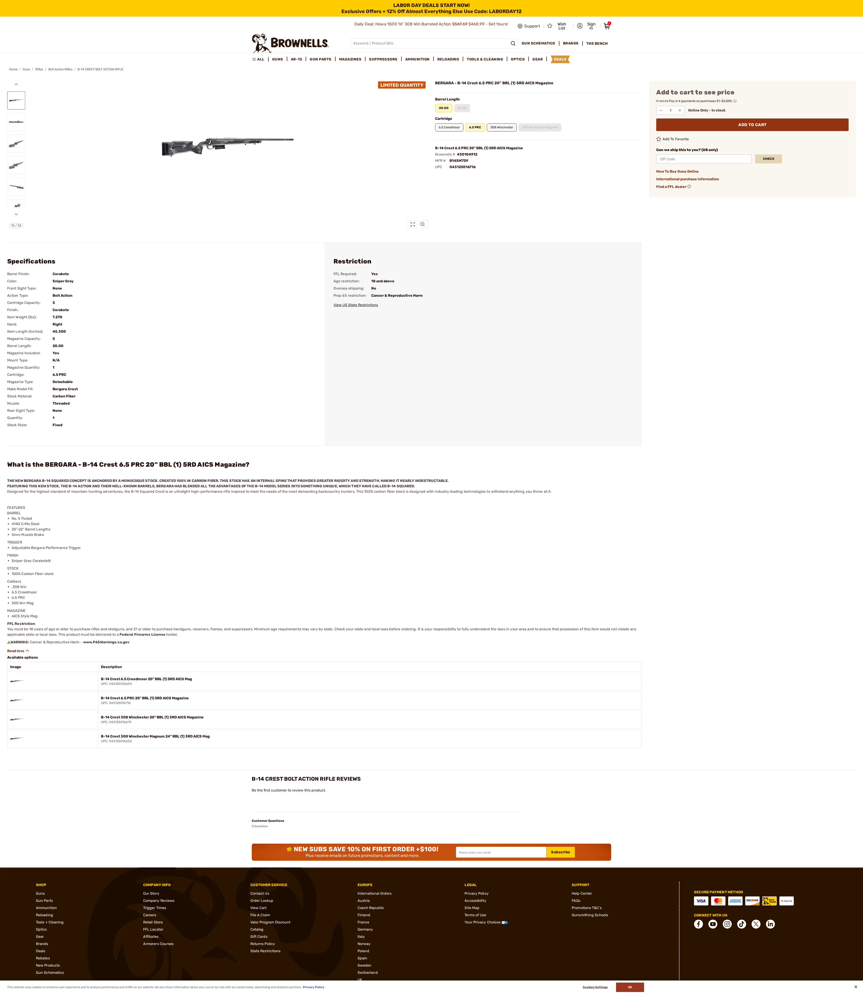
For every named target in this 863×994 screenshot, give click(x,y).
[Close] (856, 987)
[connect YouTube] (712, 924)
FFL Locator (153, 929)
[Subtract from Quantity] (660, 110)
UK (360, 980)
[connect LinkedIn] (770, 924)
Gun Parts (44, 900)
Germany (365, 929)
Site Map (472, 908)
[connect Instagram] (727, 924)
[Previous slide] (16, 84)
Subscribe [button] (560, 852)
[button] (587, 26)
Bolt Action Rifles (60, 69)
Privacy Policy (476, 893)
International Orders (375, 893)
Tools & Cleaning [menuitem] (485, 59)
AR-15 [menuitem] (296, 59)
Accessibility (475, 900)
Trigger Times (154, 908)
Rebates (43, 958)
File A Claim (260, 915)
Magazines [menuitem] (350, 59)
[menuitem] (260, 59)
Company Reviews (159, 900)
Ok (630, 987)
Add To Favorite (676, 139)
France (363, 922)
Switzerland (368, 972)
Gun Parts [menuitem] (320, 59)
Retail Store (153, 922)
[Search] (513, 43)
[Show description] (18, 651)
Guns (26, 69)
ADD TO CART (752, 124)
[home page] (290, 43)
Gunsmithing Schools (590, 915)
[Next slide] (16, 214)
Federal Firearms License (142, 634)
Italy (361, 936)
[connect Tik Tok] (741, 924)
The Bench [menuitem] (597, 43)
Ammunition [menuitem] (417, 59)
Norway (364, 944)
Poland (363, 951)
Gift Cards (258, 936)
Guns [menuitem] (277, 59)
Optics (41, 929)
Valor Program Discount (270, 922)
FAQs (576, 900)
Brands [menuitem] (571, 43)
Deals (40, 951)
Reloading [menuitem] (448, 59)
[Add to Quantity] (679, 110)
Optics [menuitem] (518, 59)
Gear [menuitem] (537, 59)
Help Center (582, 893)
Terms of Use (475, 915)
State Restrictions (265, 951)
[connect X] (756, 924)
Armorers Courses (158, 944)
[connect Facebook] (698, 924)
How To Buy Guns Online (677, 171)
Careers (149, 915)
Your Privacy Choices (483, 922)
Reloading (44, 915)
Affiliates (150, 936)
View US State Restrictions (356, 305)
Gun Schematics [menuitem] (538, 43)
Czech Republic (371, 908)
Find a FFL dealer (671, 187)
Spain (362, 958)
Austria (364, 900)
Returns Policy (262, 944)
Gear (40, 936)
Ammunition (46, 908)
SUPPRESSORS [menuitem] (383, 59)
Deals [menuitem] (560, 59)
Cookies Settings (595, 987)
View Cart (258, 908)
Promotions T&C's (587, 908)
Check (768, 159)
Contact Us (259, 893)
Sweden (364, 965)
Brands (42, 944)
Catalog (257, 929)
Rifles (39, 69)
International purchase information (687, 179)
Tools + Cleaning (50, 922)
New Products (48, 965)
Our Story (151, 893)
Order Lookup (261, 900)
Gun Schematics (50, 972)
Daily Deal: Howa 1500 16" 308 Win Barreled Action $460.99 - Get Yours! (431, 24)
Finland (364, 915)
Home (13, 69)
